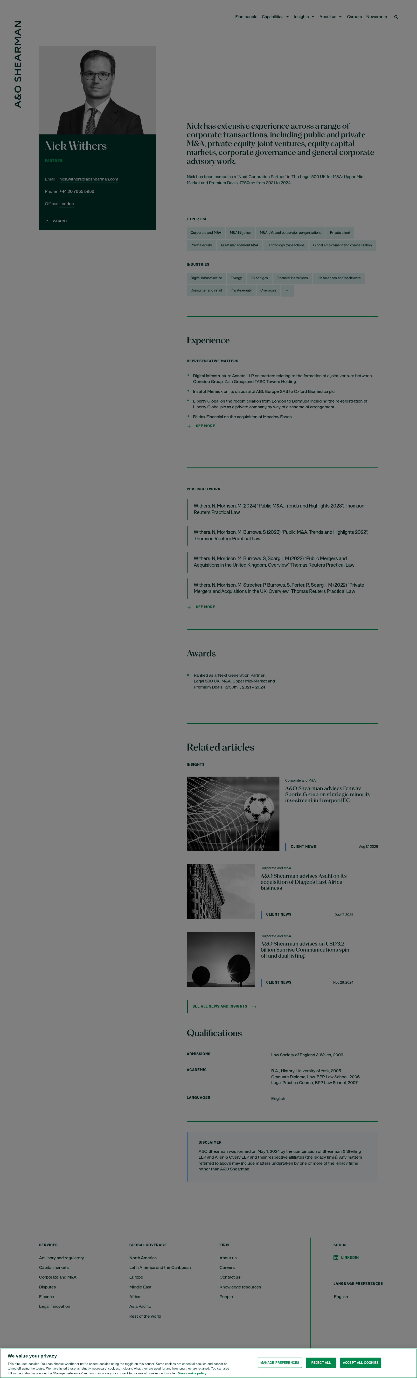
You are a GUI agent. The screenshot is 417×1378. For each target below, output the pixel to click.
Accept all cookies (361, 1362)
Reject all (321, 1362)
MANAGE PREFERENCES (279, 1362)
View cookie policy (192, 1373)
